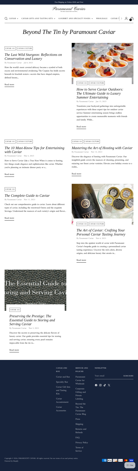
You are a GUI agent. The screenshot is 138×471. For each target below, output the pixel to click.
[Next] (121, 18)
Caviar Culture (24, 48)
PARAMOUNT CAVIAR (27, 458)
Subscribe (128, 375)
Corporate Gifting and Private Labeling (80, 394)
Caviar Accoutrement (62, 400)
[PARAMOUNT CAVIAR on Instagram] (100, 386)
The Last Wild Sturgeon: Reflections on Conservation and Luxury (33, 57)
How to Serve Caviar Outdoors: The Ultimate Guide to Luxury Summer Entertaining (100, 93)
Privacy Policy (81, 443)
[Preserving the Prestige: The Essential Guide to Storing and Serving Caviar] (35, 290)
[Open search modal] (6, 18)
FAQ (77, 438)
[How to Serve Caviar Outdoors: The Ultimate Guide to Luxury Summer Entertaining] (102, 63)
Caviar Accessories (61, 409)
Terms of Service (79, 449)
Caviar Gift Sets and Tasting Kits (63, 390)
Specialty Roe (62, 382)
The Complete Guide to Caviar (27, 196)
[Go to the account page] (126, 18)
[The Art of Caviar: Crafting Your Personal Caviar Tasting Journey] (102, 204)
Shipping (79, 424)
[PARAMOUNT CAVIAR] (69, 9)
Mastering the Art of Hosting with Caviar (102, 148)
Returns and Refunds (80, 431)
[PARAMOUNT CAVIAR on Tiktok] (105, 386)
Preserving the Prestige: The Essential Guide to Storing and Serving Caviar (32, 320)
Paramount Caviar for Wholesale (80, 380)
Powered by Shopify (11, 461)
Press (77, 419)
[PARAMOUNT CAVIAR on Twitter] (109, 386)
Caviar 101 (10, 48)
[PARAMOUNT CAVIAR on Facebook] (96, 386)
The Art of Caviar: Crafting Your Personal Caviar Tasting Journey (101, 232)
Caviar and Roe (63, 377)
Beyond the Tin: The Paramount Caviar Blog (80, 409)
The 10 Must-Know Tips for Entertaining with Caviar (34, 150)
